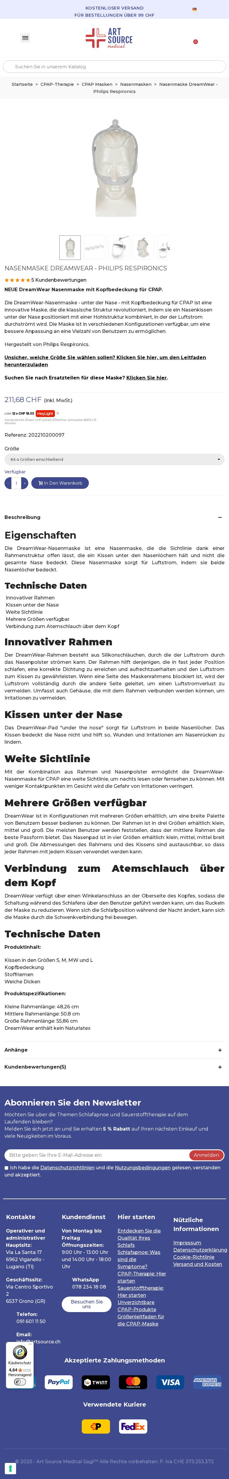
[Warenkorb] (193, 38)
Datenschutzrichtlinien (67, 1168)
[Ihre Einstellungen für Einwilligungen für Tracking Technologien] (10, 1468)
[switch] (20, 1381)
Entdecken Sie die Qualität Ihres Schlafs (139, 1238)
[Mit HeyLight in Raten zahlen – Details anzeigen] (57, 414)
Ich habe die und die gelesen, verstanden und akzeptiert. (112, 1171)
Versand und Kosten (197, 1264)
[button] (87, 1304)
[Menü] (30, 1345)
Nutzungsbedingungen (143, 1168)
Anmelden (206, 1155)
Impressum (187, 1243)
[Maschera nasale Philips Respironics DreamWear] (114, 167)
